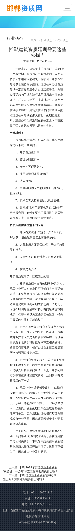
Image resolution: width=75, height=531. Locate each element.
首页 (33, 40)
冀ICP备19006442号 (43, 522)
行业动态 (46, 40)
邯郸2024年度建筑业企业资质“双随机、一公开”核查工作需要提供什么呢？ (30, 469)
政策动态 (62, 40)
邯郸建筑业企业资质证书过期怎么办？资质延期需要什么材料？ (29, 477)
